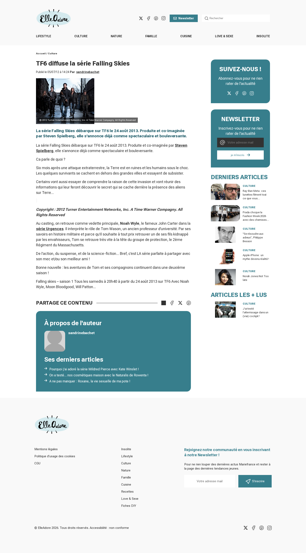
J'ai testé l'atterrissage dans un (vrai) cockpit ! (255, 312)
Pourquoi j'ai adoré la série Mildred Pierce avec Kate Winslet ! (94, 369)
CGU (37, 463)
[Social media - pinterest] (156, 18)
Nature (116, 36)
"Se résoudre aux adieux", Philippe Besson (253, 237)
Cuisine (186, 36)
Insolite (263, 36)
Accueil (41, 53)
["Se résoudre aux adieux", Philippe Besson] (225, 235)
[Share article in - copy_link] (163, 303)
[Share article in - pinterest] (188, 303)
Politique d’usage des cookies (54, 456)
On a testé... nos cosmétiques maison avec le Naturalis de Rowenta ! (98, 375)
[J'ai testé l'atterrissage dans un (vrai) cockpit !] (225, 309)
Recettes (127, 491)
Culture (81, 36)
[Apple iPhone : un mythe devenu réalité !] (225, 256)
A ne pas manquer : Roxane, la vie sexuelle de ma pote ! (89, 381)
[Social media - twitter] (141, 18)
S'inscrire (258, 481)
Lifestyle (43, 36)
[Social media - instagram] (163, 18)
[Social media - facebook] (148, 18)
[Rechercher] (206, 18)
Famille (151, 36)
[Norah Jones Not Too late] (225, 277)
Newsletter (186, 18)
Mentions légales (46, 449)
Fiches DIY (128, 506)
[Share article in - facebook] (172, 303)
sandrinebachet (87, 72)
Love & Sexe (224, 36)
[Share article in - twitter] (180, 303)
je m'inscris (237, 155)
